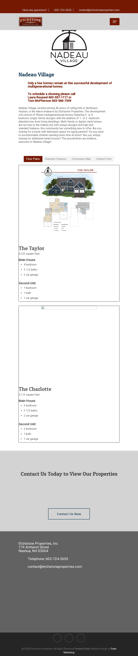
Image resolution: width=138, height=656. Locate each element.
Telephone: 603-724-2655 (48, 559)
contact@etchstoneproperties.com (55, 567)
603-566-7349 (61, 100)
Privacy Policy (82, 648)
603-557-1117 (58, 97)
